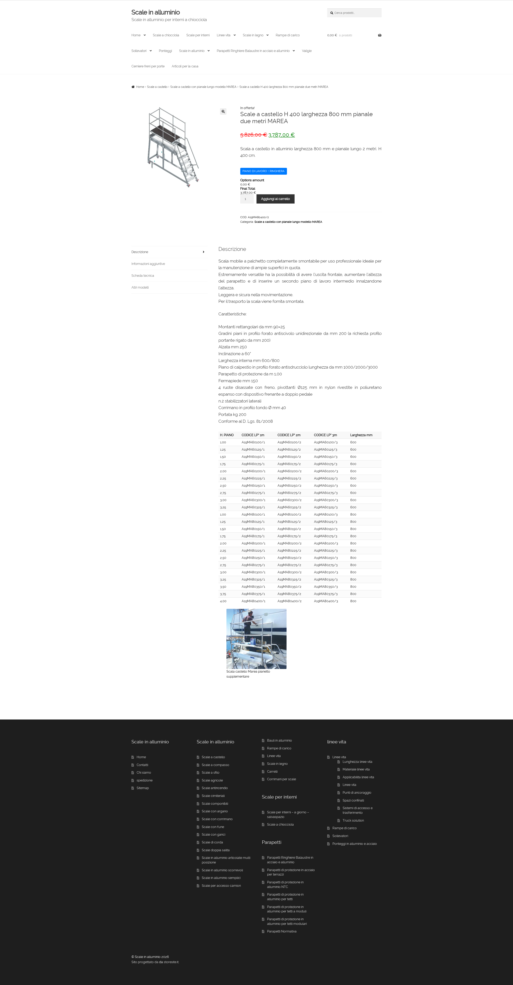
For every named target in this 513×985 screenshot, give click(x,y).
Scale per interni (198, 35)
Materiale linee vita (356, 769)
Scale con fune (213, 827)
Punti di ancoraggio (357, 792)
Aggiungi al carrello (275, 199)
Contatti (142, 765)
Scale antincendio (215, 788)
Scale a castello (157, 86)
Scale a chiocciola (166, 35)
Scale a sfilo (210, 772)
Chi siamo (144, 772)
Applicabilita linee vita (358, 777)
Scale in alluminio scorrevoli (222, 870)
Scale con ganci (213, 834)
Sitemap (143, 788)
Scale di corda (212, 842)
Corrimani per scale (281, 779)
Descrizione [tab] (139, 252)
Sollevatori (138, 51)
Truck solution (353, 820)
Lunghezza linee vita (357, 762)
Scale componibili (215, 804)
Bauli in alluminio (279, 740)
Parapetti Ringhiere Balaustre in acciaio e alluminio (253, 51)
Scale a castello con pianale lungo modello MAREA (203, 86)
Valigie (307, 51)
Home (135, 35)
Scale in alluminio (155, 12)
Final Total (247, 189)
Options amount (252, 180)
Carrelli (272, 771)
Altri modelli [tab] (140, 287)
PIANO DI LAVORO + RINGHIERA (263, 171)
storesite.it (171, 962)
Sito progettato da (144, 962)
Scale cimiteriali (213, 796)
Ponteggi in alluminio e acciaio (354, 844)
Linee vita (223, 35)
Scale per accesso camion (221, 886)
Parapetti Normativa (282, 931)
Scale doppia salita (216, 850)
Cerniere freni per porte (148, 66)
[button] (223, 111)
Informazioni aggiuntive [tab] (148, 264)
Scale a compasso (215, 765)
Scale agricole (212, 780)
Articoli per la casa (185, 66)
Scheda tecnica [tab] (142, 276)
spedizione (144, 780)
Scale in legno (253, 35)
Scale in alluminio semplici (221, 878)
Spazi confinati (353, 800)
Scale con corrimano (217, 819)
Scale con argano (215, 811)
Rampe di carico (288, 35)
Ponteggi (165, 51)
